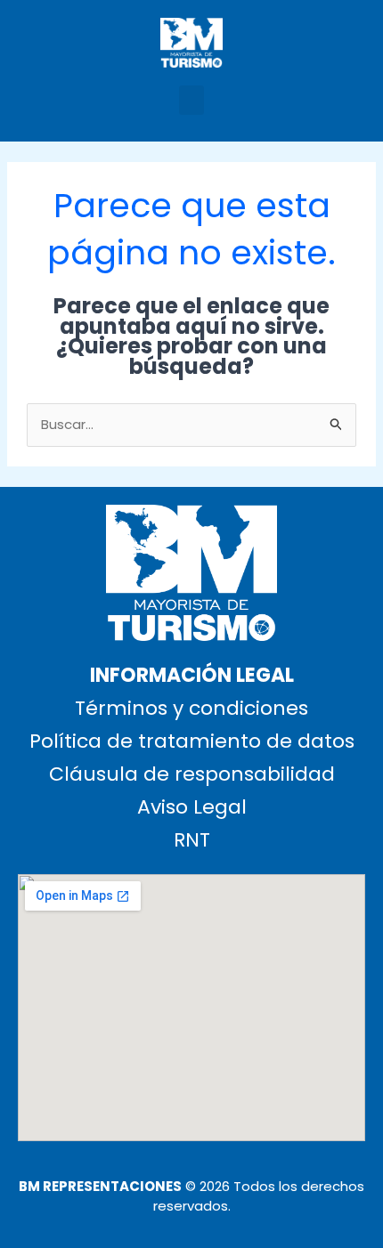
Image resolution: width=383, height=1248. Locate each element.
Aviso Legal (192, 807)
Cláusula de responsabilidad (192, 774)
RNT (192, 840)
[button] (191, 100)
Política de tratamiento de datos (191, 741)
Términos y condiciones (191, 708)
